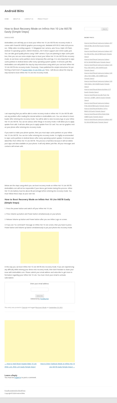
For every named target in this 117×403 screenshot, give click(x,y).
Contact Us (29, 19)
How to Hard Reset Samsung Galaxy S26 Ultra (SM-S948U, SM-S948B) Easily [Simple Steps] (98, 76)
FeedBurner (44, 299)
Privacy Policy (43, 19)
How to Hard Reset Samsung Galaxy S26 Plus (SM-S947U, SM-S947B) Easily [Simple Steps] (98, 67)
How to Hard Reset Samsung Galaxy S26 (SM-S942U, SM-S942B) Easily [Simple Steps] (98, 84)
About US (16, 19)
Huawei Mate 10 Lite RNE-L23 (33, 70)
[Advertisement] (39, 93)
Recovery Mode (41, 307)
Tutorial (24, 307)
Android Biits (14, 11)
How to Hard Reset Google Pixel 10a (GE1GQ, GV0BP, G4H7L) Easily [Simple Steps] (97, 97)
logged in (17, 377)
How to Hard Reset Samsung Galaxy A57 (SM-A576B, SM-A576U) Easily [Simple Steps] (98, 45)
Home (7, 19)
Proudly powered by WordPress (15, 391)
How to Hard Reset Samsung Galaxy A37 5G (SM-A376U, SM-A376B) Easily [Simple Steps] (98, 54)
